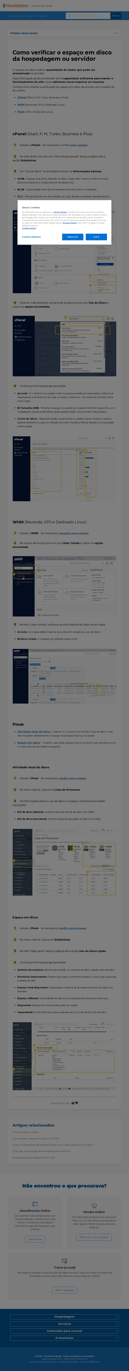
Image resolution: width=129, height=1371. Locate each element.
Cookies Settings (31, 237)
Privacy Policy (70, 223)
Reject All (72, 237)
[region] (64, 222)
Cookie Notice (29, 228)
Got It (96, 237)
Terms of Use (60, 212)
